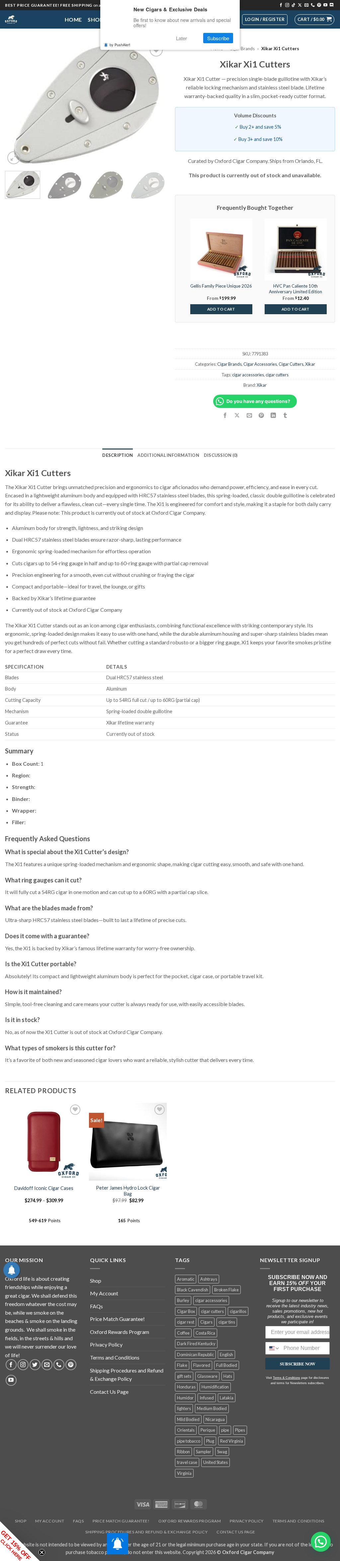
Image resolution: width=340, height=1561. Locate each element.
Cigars (206, 1322)
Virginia (184, 1473)
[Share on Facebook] (225, 415)
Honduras (186, 1386)
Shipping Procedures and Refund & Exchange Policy (126, 1374)
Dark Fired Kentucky (196, 1343)
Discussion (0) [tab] (221, 455)
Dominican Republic (195, 1354)
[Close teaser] (42, 1552)
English (226, 1354)
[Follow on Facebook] (281, 5)
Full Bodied (226, 1365)
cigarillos (238, 1311)
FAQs (96, 1306)
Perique (208, 1430)
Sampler (203, 1451)
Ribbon (183, 1451)
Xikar (310, 364)
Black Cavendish (192, 1289)
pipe (225, 1430)
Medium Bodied (212, 1408)
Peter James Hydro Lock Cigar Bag (128, 1191)
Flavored (201, 1365)
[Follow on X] (300, 5)
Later (181, 38)
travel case (187, 1462)
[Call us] (313, 5)
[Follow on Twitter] (35, 1364)
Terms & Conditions (286, 1377)
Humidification (215, 1386)
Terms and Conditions (114, 1357)
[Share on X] (237, 415)
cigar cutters (277, 374)
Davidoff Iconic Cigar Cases (43, 1188)
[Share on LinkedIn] (273, 415)
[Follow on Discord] (332, 5)
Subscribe (218, 38)
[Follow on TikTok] (294, 5)
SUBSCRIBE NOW (297, 1364)
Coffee (183, 1333)
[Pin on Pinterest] (261, 415)
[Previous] (17, 103)
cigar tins (226, 1322)
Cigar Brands (242, 48)
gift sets (184, 1376)
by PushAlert (120, 44)
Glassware (207, 1376)
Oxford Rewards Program (119, 1332)
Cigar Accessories (260, 364)
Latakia (226, 1397)
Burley (183, 1300)
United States (215, 1462)
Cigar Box (186, 1311)
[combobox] (273, 1348)
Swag (222, 1451)
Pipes (240, 1430)
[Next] (153, 103)
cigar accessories (248, 374)
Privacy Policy (106, 1344)
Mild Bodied (188, 1419)
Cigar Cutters (291, 364)
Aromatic (185, 1279)
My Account (104, 1293)
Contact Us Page (109, 1391)
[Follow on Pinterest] (319, 5)
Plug (210, 1441)
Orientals (186, 1430)
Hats (227, 1376)
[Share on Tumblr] (285, 415)
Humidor (185, 1397)
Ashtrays (208, 1279)
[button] (314, 19)
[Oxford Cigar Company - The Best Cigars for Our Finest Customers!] (30, 19)
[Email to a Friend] (249, 415)
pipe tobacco (188, 1441)
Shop (95, 19)
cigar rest (185, 1322)
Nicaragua (215, 1419)
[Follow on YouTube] (325, 5)
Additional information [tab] (168, 455)
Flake (182, 1365)
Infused (207, 1397)
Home (73, 19)
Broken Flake (226, 1289)
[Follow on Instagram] (287, 5)
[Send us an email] (306, 5)
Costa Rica (205, 1333)
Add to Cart (221, 309)
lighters (184, 1408)
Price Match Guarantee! (117, 1319)
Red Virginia (231, 1441)
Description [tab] (117, 455)
